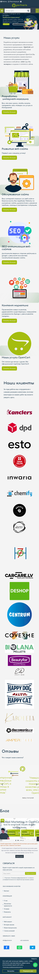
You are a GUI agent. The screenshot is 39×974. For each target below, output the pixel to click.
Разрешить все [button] (28, 971)
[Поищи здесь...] (28, 11)
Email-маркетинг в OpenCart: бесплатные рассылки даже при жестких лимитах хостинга (19, 844)
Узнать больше (9, 112)
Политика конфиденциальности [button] (13, 967)
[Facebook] (21, 1)
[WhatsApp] (35, 965)
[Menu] (2, 11)
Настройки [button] (10, 971)
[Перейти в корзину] (37, 11)
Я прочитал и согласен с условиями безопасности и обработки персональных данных (18, 878)
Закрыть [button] (34, 958)
